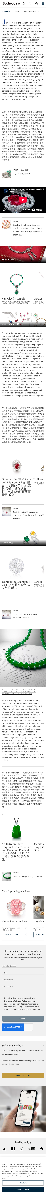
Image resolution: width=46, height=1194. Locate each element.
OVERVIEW (6, 12)
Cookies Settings (22, 1183)
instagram (21, 1148)
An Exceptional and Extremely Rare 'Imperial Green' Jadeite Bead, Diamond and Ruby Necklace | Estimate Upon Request (22, 691)
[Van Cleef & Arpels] (17, 284)
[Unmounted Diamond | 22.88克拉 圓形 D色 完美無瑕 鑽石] (17, 567)
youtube (31, 1148)
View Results (11, 935)
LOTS (17, 12)
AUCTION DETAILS (31, 12)
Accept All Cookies (23, 1190)
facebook (13, 1148)
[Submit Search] (24, 3)
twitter (4, 1149)
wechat (42, 1148)
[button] (23, 269)
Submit (23, 1019)
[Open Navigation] (43, 3)
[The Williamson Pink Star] (17, 908)
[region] (23, 1175)
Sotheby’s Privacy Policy (15, 1001)
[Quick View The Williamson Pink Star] (26, 934)
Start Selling (23, 1075)
